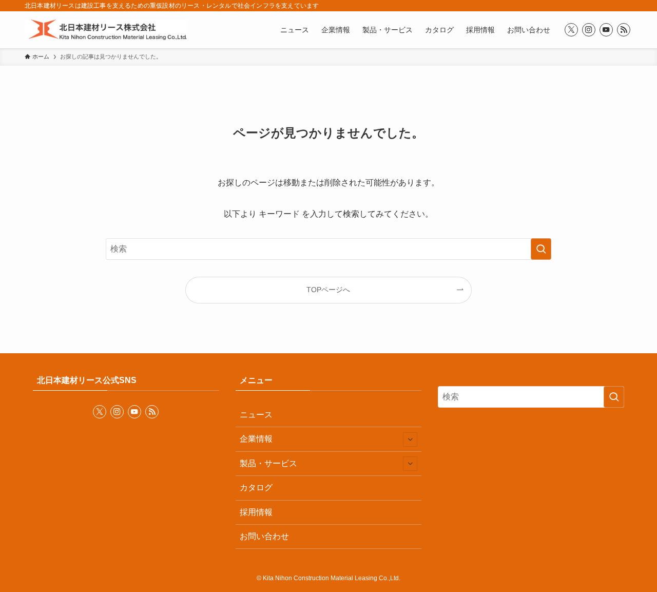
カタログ (256, 487)
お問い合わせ (264, 536)
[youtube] (606, 29)
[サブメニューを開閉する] (410, 439)
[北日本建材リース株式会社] (106, 30)
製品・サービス (268, 463)
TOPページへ (328, 289)
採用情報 (256, 512)
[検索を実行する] (541, 249)
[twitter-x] (571, 29)
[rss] (623, 29)
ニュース (256, 414)
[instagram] (588, 29)
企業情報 (256, 438)
